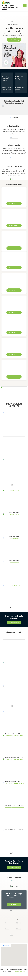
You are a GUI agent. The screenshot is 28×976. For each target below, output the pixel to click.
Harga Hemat (6, 87)
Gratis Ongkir (6, 77)
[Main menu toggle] (25, 5)
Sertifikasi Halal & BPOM (20, 77)
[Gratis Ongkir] (3, 75)
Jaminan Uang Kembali (19, 88)
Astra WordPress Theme (19, 971)
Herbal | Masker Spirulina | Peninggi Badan (10, 7)
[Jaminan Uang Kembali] (16, 86)
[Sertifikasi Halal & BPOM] (16, 75)
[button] (3, 55)
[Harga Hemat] (3, 86)
